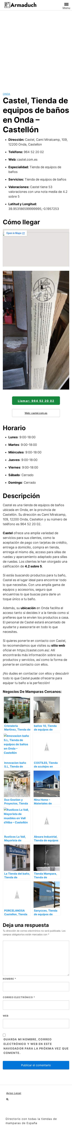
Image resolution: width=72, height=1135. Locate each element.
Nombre (9, 978)
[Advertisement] (36, 48)
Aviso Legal (13, 1093)
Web (6, 1015)
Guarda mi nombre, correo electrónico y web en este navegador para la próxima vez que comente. (36, 1046)
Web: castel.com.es (36, 413)
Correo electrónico (19, 997)
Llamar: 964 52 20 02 (36, 401)
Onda (6, 93)
